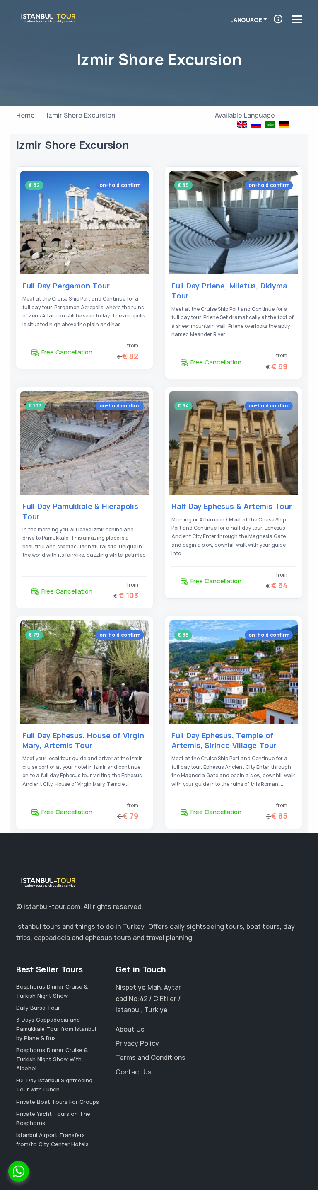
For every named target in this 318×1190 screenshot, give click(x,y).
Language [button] (246, 20)
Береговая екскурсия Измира (256, 124)
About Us (130, 1029)
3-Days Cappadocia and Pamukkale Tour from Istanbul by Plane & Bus (56, 1029)
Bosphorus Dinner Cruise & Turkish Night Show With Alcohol (52, 1059)
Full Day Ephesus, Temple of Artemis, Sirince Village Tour (223, 740)
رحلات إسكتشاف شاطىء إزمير (270, 124)
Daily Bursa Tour (38, 1007)
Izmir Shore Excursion (242, 124)
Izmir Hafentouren (284, 124)
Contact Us (134, 1071)
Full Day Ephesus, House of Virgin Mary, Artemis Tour (83, 740)
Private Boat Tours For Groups (57, 1101)
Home (25, 115)
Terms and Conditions (151, 1057)
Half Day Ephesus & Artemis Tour (231, 506)
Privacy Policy (137, 1043)
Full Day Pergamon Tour (66, 286)
